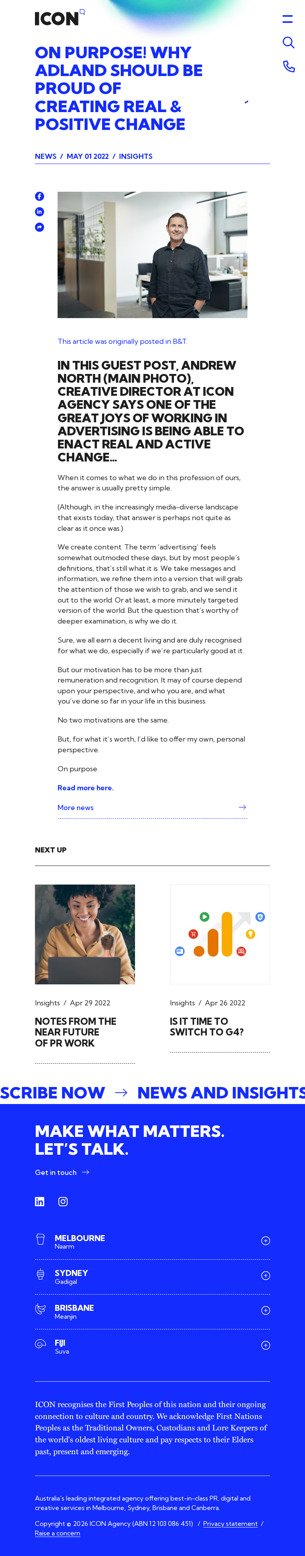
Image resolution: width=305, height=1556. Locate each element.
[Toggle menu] (287, 43)
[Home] (60, 17)
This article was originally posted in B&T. (122, 341)
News (45, 156)
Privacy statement (230, 1523)
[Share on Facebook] (39, 196)
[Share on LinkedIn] (39, 211)
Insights (135, 156)
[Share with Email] (39, 227)
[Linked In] (39, 1201)
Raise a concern (57, 1533)
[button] (152, 1093)
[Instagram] (63, 1201)
